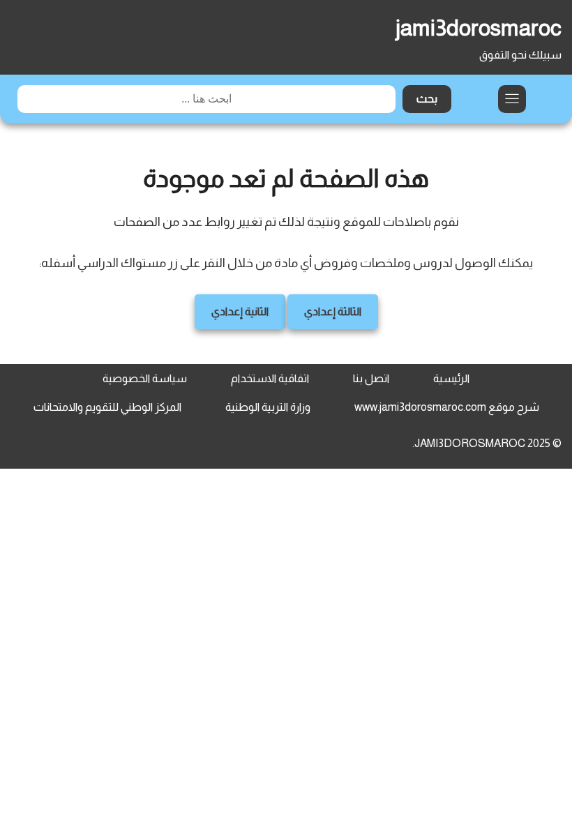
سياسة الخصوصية (145, 378)
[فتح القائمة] (512, 99)
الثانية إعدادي (240, 311)
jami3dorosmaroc (479, 27)
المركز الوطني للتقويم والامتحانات (107, 407)
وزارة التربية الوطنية (267, 407)
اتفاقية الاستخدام (270, 378)
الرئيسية (451, 378)
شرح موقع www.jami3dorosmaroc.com (446, 407)
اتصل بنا (371, 378)
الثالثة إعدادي (332, 311)
